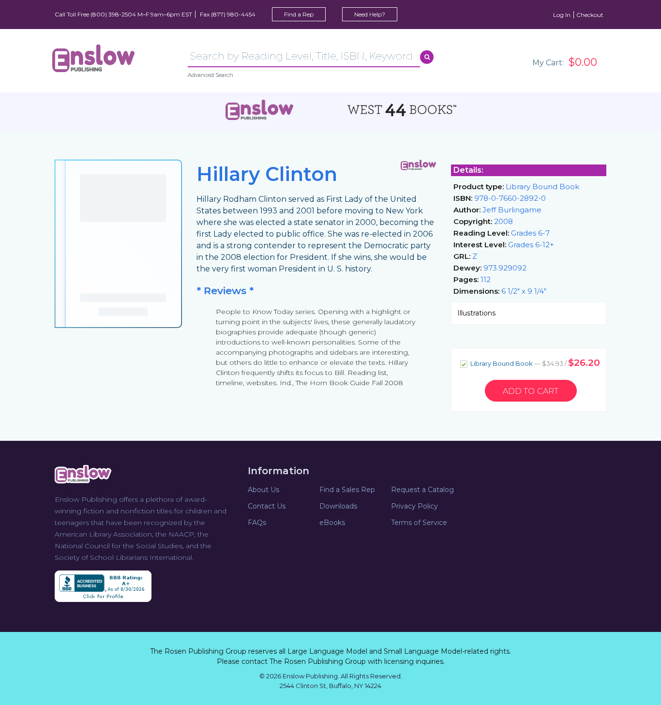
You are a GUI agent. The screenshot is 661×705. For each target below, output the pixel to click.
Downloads (338, 506)
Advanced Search (210, 75)
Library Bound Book (534, 362)
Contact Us (266, 506)
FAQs (257, 522)
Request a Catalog (422, 489)
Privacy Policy (414, 506)
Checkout (589, 14)
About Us (263, 489)
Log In (562, 14)
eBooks (332, 522)
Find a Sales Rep (347, 489)
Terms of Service (419, 522)
